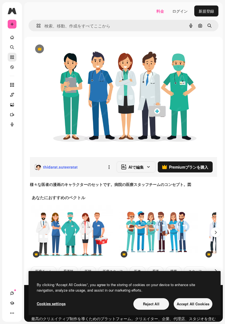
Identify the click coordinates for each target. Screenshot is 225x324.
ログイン (180, 11)
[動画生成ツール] (12, 114)
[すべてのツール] (12, 84)
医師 (88, 271)
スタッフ (195, 271)
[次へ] (216, 232)
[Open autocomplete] (36, 26)
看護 (155, 271)
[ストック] (12, 57)
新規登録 (206, 11)
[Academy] (12, 303)
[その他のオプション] (108, 166)
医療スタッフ (113, 271)
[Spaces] (12, 94)
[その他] (12, 313)
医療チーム (43, 271)
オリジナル (67, 49)
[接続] (12, 293)
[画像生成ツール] (12, 104)
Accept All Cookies (193, 303)
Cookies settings (51, 303)
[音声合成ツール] (12, 124)
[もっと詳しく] (12, 67)
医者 (137, 271)
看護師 (68, 271)
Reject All (151, 303)
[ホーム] (12, 37)
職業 (173, 271)
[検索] (12, 47)
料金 (160, 11)
